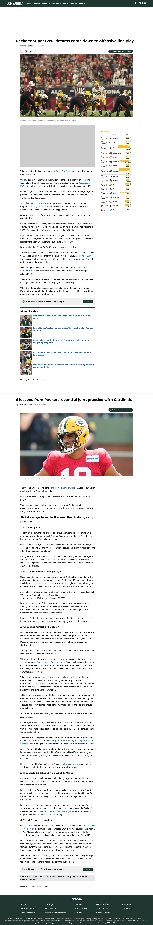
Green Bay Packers (64, 171)
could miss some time (71, 764)
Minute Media (17, 919)
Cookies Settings (103, 913)
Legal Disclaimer (27, 913)
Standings (56, 3)
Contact (78, 904)
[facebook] (135, 3)
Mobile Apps (126, 904)
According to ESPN (83, 256)
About (23, 904)
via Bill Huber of (51, 662)
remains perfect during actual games (57, 811)
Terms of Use (102, 908)
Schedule (46, 3)
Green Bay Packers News (38, 380)
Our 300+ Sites (102, 904)
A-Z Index (79, 913)
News (29, 3)
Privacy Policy (81, 908)
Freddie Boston (26, 46)
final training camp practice (63, 488)
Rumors (37, 3)
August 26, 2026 (58, 598)
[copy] (34, 51)
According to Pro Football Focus (34, 203)
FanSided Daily (27, 908)
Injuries (74, 3)
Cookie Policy (126, 908)
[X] (140, 3)
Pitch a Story (50, 908)
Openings (49, 904)
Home (22, 380)
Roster (65, 3)
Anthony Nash (25, 405)
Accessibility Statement (55, 913)
